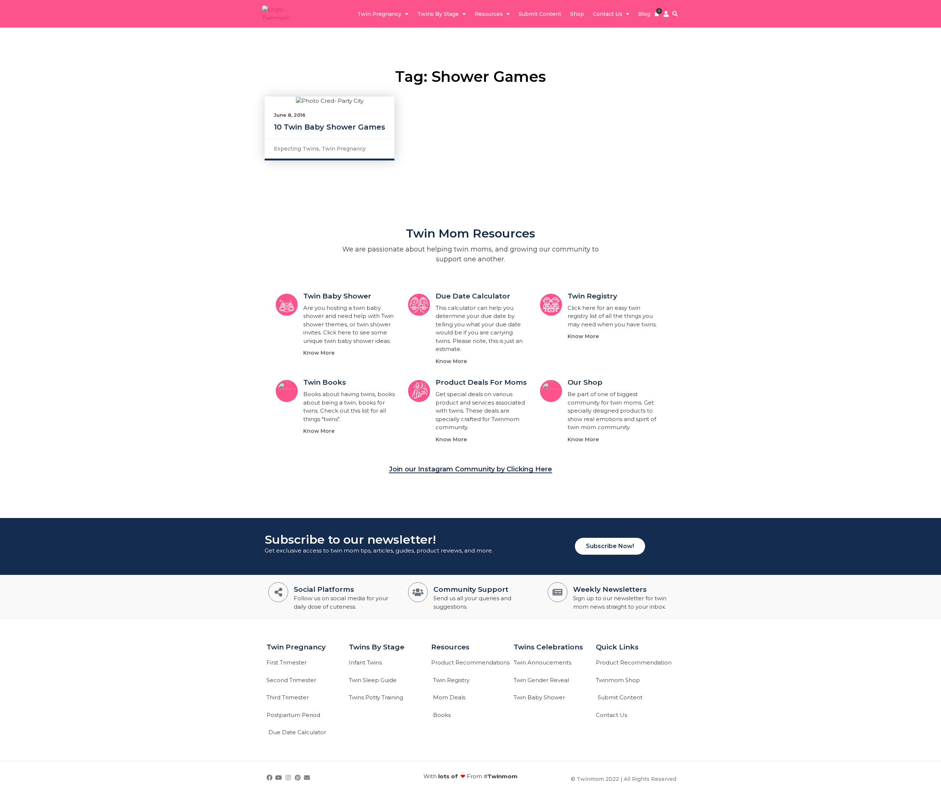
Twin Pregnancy (379, 14)
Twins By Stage (438, 14)
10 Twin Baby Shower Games (329, 127)
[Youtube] (279, 777)
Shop (577, 14)
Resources (489, 14)
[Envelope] (307, 777)
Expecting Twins (296, 148)
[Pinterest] (298, 777)
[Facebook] (269, 777)
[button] (675, 14)
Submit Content (540, 14)
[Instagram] (288, 777)
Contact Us (607, 14)
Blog (644, 14)
